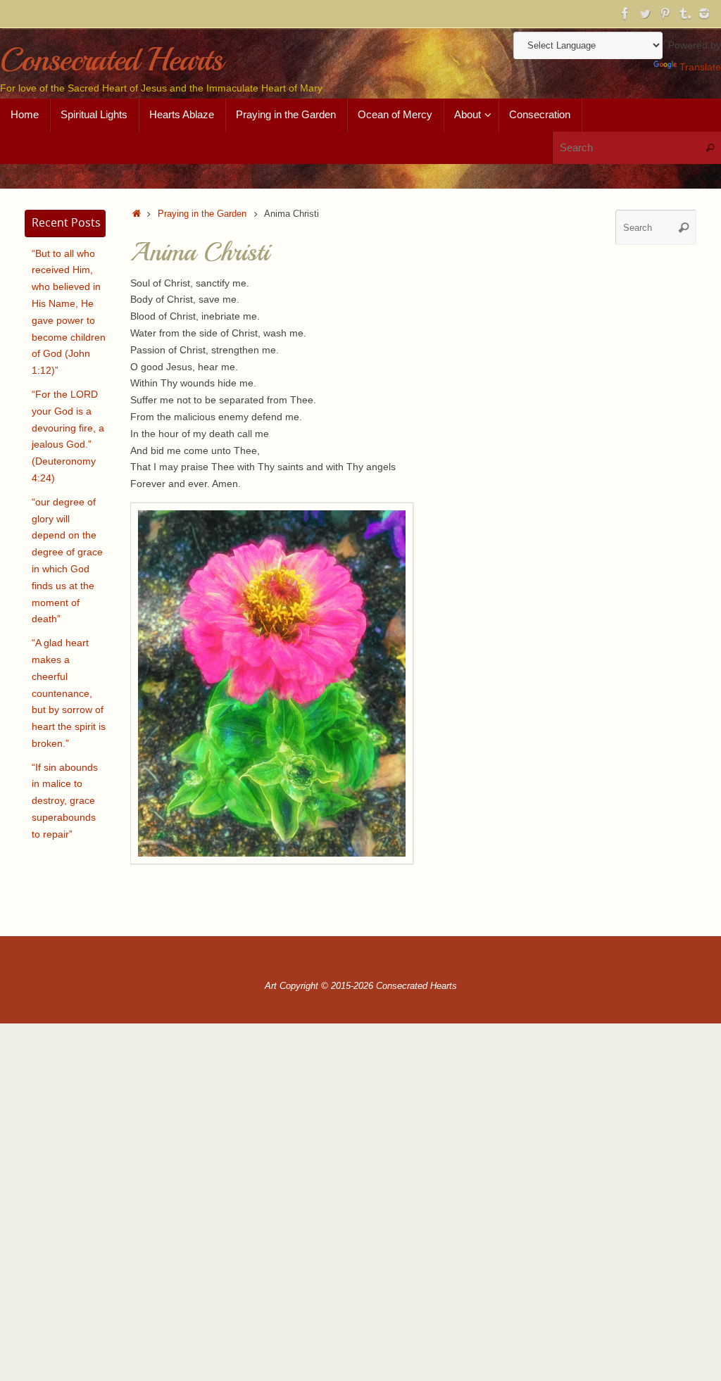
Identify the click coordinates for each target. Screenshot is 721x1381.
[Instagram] (704, 13)
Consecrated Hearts (111, 60)
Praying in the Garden (202, 214)
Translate (700, 66)
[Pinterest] (665, 13)
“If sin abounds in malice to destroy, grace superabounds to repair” (65, 801)
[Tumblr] (684, 13)
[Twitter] (645, 13)
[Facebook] (625, 13)
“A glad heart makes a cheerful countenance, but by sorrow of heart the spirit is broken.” (69, 693)
